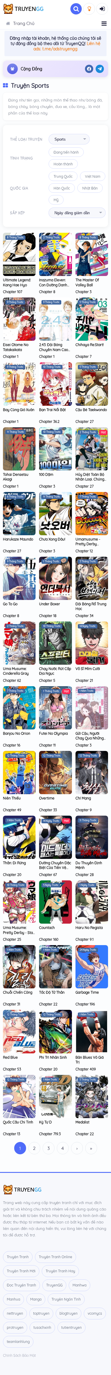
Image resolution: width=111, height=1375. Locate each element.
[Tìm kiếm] (76, 9)
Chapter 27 (84, 421)
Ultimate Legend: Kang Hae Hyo (17, 282)
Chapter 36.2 (49, 421)
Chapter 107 (12, 292)
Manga (35, 1299)
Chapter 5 (47, 680)
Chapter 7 (83, 356)
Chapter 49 (12, 810)
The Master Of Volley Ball (87, 282)
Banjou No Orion (16, 733)
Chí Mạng (83, 798)
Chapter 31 (11, 1004)
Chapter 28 (84, 874)
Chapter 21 (84, 680)
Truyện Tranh (18, 1257)
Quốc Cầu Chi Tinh (18, 1122)
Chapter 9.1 (84, 939)
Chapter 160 (48, 939)
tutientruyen (71, 1327)
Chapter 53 (12, 1069)
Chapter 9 (83, 810)
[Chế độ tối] (89, 9)
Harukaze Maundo (18, 539)
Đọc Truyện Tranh (21, 1285)
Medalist (82, 1122)
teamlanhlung (18, 1341)
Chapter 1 (10, 356)
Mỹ (56, 200)
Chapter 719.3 (50, 1134)
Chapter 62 (12, 680)
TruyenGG (54, 1285)
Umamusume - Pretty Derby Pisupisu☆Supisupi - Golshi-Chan (90, 546)
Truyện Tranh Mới (21, 1271)
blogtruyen (68, 1313)
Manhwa (79, 1285)
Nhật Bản (90, 188)
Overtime (46, 798)
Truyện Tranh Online (55, 1257)
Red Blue (10, 1057)
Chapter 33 (48, 810)
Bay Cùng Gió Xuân (18, 410)
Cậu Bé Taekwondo (91, 410)
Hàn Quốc (62, 188)
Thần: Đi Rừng (14, 863)
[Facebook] (89, 69)
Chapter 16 (11, 745)
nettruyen (15, 1313)
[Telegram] (100, 69)
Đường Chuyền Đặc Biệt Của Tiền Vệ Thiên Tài (55, 867)
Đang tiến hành (66, 152)
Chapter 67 (48, 874)
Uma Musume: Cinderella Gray (16, 671)
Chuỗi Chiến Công (17, 992)
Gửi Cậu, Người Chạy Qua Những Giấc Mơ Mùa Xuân (90, 738)
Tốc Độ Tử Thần (52, 992)
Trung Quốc (63, 176)
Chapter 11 (47, 745)
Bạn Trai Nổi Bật (52, 410)
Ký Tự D (45, 1122)
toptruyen (41, 1313)
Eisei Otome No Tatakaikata (15, 347)
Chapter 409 (85, 1069)
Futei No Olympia (53, 733)
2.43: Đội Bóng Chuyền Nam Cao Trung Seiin (53, 349)
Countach (47, 927)
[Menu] (104, 23)
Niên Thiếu (12, 798)
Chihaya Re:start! (89, 344)
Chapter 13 (11, 1134)
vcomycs (95, 1313)
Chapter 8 (47, 292)
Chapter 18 (48, 615)
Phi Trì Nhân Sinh (53, 1057)
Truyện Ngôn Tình (66, 1299)
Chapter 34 (84, 615)
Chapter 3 (83, 292)
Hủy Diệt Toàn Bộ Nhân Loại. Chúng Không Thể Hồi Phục (89, 481)
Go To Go (10, 604)
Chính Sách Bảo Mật (19, 1355)
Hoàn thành (63, 164)
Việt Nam (92, 176)
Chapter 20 (12, 874)
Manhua (13, 1299)
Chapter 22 (48, 1004)
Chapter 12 (84, 551)
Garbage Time (87, 992)
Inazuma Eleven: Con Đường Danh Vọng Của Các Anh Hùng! (54, 287)
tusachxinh (42, 1327)
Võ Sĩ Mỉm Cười (87, 668)
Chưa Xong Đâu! (52, 539)
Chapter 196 (85, 1004)
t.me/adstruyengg (60, 48)
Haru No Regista (89, 927)
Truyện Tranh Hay (60, 1271)
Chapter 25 (12, 939)
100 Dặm (46, 474)
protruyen (15, 1327)
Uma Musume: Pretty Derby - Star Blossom (18, 932)
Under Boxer (49, 604)
